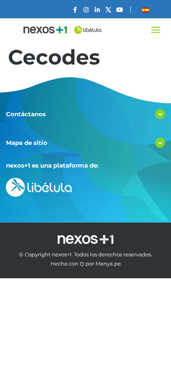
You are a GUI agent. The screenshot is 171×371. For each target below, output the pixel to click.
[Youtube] (119, 10)
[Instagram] (86, 10)
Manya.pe (108, 263)
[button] (155, 29)
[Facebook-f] (75, 10)
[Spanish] (145, 10)
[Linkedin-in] (97, 10)
